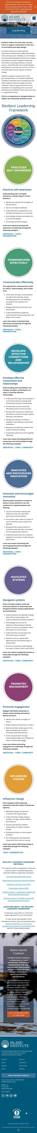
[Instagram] (11, 1096)
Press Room (22, 1062)
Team (17, 329)
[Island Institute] (15, 18)
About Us (21, 1059)
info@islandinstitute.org (8, 1081)
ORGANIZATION (9, 236)
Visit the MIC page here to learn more (18, 1014)
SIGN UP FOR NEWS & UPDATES (18, 1075)
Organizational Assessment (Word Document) (18, 881)
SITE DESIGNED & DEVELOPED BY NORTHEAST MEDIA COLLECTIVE (18, 1127)
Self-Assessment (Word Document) (18, 877)
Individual (8, 447)
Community (27, 447)
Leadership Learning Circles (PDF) (19, 884)
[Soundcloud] (7, 1096)
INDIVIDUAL (8, 234)
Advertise (22, 1068)
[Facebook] (3, 1096)
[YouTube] (15, 1096)
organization (9, 331)
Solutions (4, 1065)
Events (3, 1068)
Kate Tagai (14, 913)
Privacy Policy (23, 1065)
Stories (3, 1062)
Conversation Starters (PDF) (18, 888)
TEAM (17, 234)
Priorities (4, 1059)
